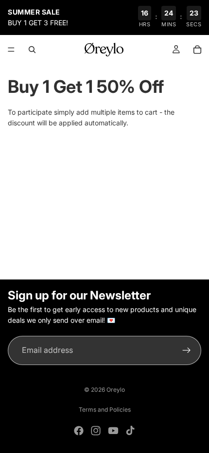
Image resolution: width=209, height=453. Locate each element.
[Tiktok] (130, 430)
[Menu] (11, 49)
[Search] (32, 49)
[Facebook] (79, 430)
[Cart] (197, 49)
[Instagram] (96, 430)
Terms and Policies (105, 409)
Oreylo (115, 389)
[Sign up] (186, 350)
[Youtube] (113, 430)
